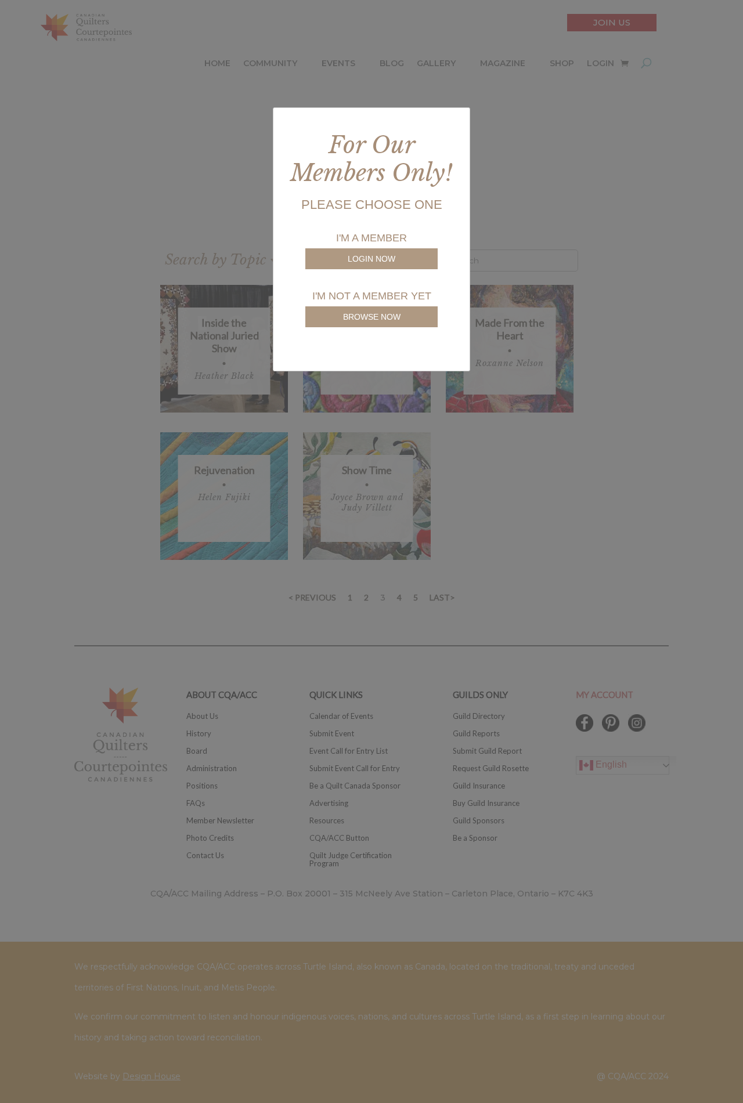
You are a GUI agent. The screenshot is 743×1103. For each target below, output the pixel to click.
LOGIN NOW (371, 258)
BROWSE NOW (372, 316)
